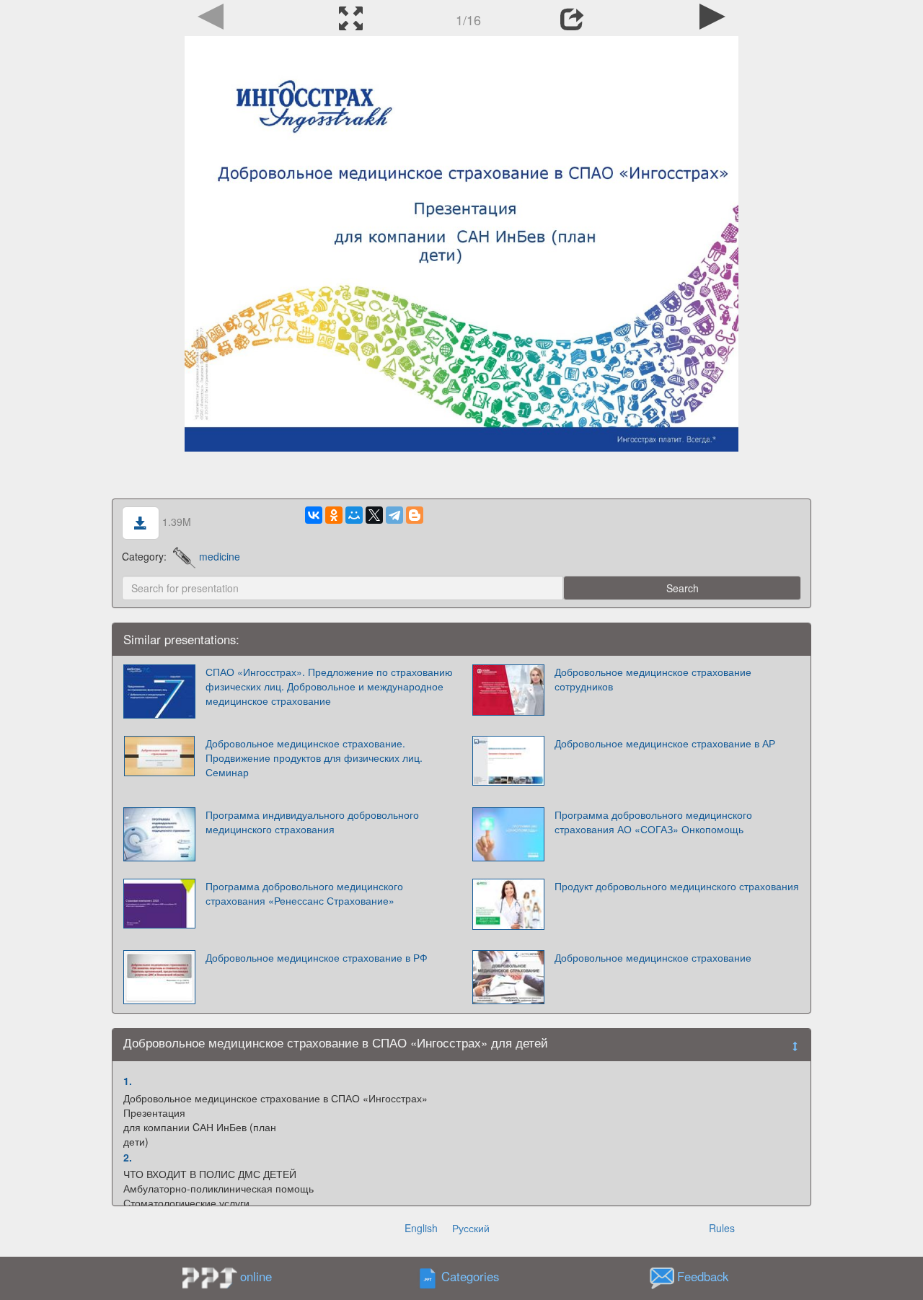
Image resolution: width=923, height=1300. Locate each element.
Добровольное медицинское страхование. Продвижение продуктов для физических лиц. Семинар (314, 757)
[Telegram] (394, 515)
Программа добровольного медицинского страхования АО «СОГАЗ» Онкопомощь (653, 821)
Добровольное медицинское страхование (653, 957)
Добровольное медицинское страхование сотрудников (653, 678)
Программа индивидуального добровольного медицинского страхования (312, 821)
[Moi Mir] (354, 515)
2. (127, 1157)
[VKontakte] (313, 515)
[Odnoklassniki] (334, 515)
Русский (471, 1228)
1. (127, 1080)
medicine (219, 556)
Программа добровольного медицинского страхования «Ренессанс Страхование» (304, 893)
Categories (470, 1276)
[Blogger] (414, 515)
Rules (722, 1228)
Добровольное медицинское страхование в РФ (317, 957)
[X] (374, 515)
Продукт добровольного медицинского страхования (677, 886)
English (421, 1228)
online (256, 1276)
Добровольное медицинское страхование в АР (665, 743)
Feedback (702, 1276)
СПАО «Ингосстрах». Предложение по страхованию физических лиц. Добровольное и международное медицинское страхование (329, 686)
